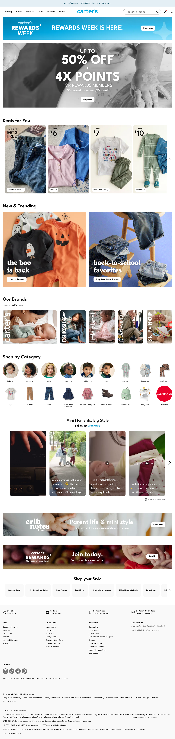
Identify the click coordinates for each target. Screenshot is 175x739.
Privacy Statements (52, 698)
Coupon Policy (112, 698)
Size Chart (50, 633)
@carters (94, 425)
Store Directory (94, 653)
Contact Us (46, 678)
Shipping (6, 643)
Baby (19, 11)
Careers (92, 640)
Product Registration (97, 650)
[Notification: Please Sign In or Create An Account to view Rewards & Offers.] (165, 11)
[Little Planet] (161, 626)
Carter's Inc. (93, 627)
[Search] (157, 12)
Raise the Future (95, 643)
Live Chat (6, 630)
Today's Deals (51, 637)
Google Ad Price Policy (12, 698)
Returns (6, 637)
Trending (7, 11)
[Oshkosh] (149, 626)
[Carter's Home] (87, 11)
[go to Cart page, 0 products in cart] (171, 11)
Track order (7, 633)
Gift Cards (50, 630)
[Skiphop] (138, 630)
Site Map (154, 698)
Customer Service (10, 627)
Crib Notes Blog (95, 630)
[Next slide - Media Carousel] (169, 462)
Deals (62, 11)
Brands (51, 11)
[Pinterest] (24, 671)
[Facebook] (18, 671)
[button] (169, 159)
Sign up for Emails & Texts (13, 678)
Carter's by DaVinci (96, 646)
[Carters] (136, 626)
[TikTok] (11, 671)
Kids (41, 11)
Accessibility (99, 698)
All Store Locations (60, 678)
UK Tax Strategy (142, 698)
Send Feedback (32, 678)
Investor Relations (53, 646)
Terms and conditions (32, 698)
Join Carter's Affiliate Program (101, 637)
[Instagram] (5, 671)
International (94, 633)
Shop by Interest (9, 701)
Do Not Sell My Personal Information (76, 698)
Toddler (30, 11)
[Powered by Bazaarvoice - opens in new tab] (155, 499)
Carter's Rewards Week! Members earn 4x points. (87, 3)
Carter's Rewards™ (53, 643)
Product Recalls (126, 698)
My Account (51, 627)
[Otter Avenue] (153, 631)
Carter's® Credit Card (54, 640)
